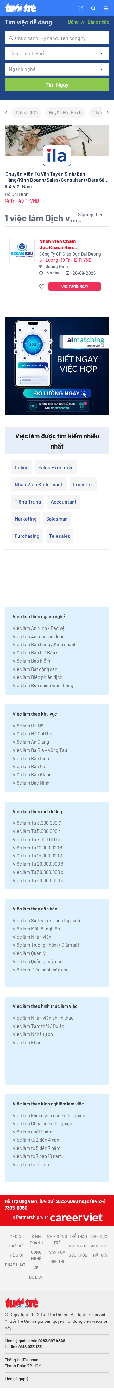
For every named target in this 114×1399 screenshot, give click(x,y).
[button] (93, 7)
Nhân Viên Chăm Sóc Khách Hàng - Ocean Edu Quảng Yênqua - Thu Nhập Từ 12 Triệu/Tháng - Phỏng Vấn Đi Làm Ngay (59, 244)
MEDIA (15, 1236)
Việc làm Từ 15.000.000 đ (37, 855)
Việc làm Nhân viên (32, 937)
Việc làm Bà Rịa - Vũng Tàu (40, 750)
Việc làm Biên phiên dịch (37, 677)
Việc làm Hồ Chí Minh (34, 733)
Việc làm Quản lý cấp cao (38, 961)
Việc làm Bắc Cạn (30, 766)
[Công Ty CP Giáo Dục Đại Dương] (22, 250)
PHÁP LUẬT (15, 1264)
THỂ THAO (78, 1236)
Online (22, 467)
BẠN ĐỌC (99, 1245)
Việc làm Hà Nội (29, 725)
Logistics (83, 484)
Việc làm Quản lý (29, 953)
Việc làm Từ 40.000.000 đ (38, 880)
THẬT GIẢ (99, 1255)
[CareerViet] (76, 1217)
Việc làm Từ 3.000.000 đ (37, 823)
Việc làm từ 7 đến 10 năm (37, 1156)
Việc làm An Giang (31, 742)
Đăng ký (76, 21)
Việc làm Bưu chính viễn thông (43, 685)
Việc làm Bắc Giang (32, 774)
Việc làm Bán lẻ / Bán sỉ (36, 652)
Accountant (64, 501)
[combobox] (57, 37)
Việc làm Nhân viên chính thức (43, 1018)
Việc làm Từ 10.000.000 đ (37, 847)
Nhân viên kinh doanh (39, 484)
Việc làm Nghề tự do (33, 1034)
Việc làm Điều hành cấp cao (41, 969)
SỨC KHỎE (78, 1255)
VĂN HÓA (57, 1251)
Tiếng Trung (28, 501)
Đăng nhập (98, 21)
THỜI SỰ (15, 1245)
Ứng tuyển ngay (74, 286)
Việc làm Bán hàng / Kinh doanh (45, 644)
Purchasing (27, 536)
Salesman (57, 519)
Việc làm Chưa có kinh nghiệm (43, 1123)
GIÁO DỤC (98, 1236)
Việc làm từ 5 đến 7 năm (36, 1148)
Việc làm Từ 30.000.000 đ (38, 872)
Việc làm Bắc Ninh (31, 783)
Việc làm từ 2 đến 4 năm (36, 1140)
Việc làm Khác (27, 1042)
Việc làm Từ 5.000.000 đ (37, 831)
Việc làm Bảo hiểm (31, 661)
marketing (26, 519)
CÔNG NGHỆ (36, 1255)
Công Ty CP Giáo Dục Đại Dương (70, 254)
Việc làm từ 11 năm (31, 1164)
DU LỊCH (36, 1277)
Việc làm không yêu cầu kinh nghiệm (49, 1115)
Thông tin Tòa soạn (21, 1359)
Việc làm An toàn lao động (39, 636)
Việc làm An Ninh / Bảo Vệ (39, 628)
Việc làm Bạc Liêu (31, 758)
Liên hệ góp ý (16, 1378)
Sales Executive (56, 467)
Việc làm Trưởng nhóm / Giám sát (46, 945)
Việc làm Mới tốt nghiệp (36, 928)
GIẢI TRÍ (57, 1261)
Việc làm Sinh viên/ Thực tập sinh (46, 920)
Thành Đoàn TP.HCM (23, 1365)
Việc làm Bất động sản (35, 669)
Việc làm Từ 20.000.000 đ (38, 864)
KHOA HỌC (78, 1245)
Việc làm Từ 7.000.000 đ (36, 839)
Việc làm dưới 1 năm (32, 1131)
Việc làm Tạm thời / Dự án (38, 1026)
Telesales (59, 536)
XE (36, 1267)
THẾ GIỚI (15, 1255)
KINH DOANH (36, 1239)
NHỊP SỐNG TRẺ (57, 1239)
